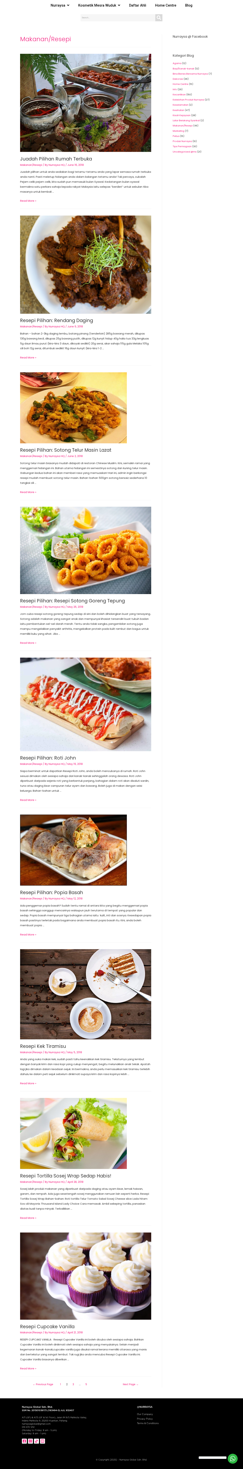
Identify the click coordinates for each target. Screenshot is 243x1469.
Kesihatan (178, 110)
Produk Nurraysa (182, 141)
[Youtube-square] (42, 1441)
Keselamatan (180, 105)
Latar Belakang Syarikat (186, 120)
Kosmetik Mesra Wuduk (97, 5)
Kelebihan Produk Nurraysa (188, 99)
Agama (177, 63)
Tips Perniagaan (182, 146)
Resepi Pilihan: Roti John (48, 758)
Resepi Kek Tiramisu (43, 1046)
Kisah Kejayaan (182, 115)
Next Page (131, 1384)
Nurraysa (58, 5)
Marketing (178, 131)
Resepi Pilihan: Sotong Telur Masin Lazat (65, 450)
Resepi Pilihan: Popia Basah (51, 892)
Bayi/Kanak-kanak (183, 68)
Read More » (28, 201)
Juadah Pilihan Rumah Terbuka (56, 159)
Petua (176, 136)
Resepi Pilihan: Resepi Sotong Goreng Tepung (72, 601)
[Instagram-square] (30, 1441)
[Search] (158, 17)
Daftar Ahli (137, 5)
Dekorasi (178, 79)
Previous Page (43, 1384)
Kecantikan (179, 94)
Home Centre (165, 5)
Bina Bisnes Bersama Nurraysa (190, 73)
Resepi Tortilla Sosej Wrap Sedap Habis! (65, 1176)
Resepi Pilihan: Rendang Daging (56, 320)
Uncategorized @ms (185, 151)
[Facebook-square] (24, 1441)
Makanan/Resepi (31, 165)
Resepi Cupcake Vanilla (47, 1326)
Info (175, 89)
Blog (188, 5)
